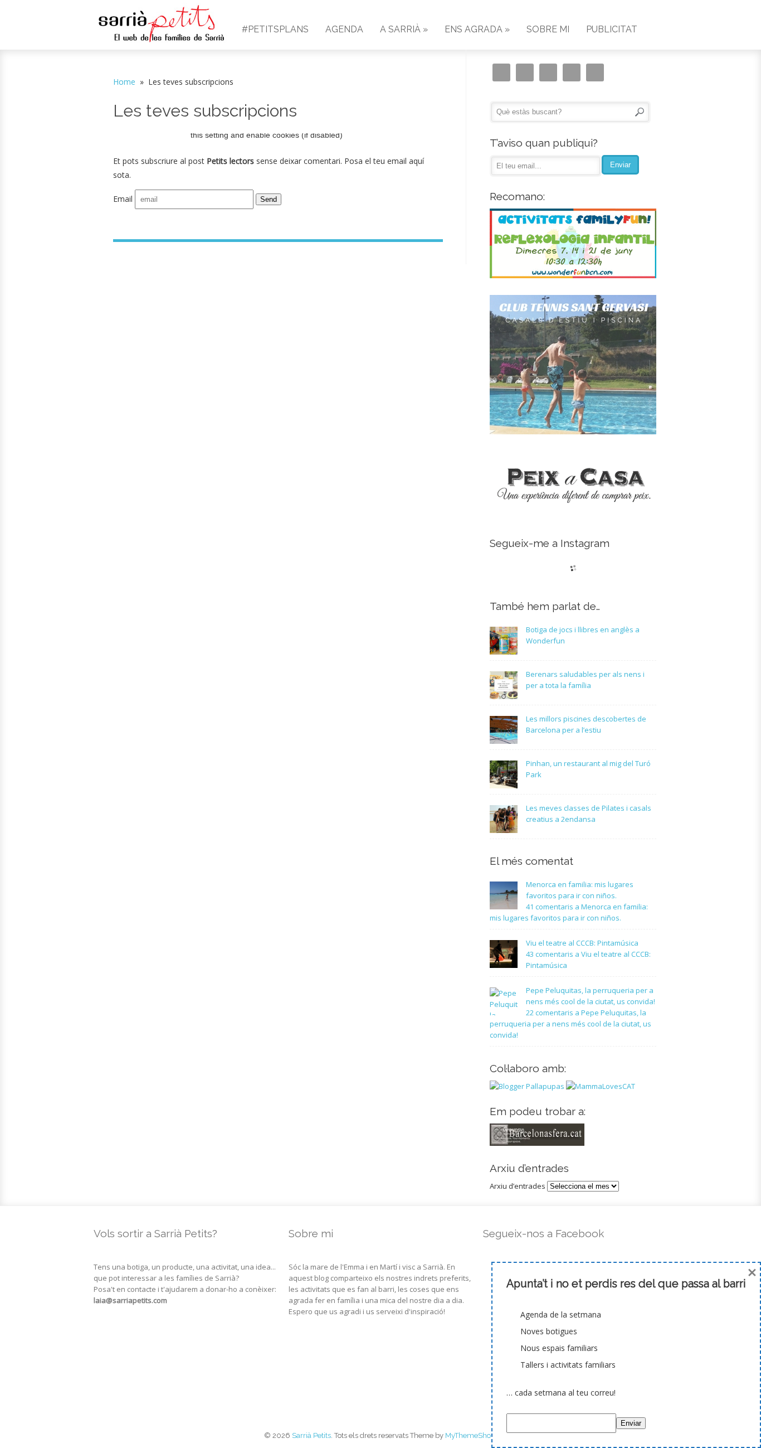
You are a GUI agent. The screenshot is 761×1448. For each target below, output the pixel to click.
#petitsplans (275, 29)
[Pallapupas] (527, 1086)
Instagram (501, 72)
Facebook (548, 72)
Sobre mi (547, 29)
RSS (595, 72)
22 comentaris (570, 1024)
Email (123, 198)
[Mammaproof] (600, 1086)
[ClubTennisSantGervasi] (573, 432)
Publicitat (611, 29)
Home (124, 81)
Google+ (571, 72)
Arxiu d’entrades (517, 1186)
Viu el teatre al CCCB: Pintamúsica (582, 943)
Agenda (344, 29)
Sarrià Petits (311, 1435)
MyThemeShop (470, 1435)
